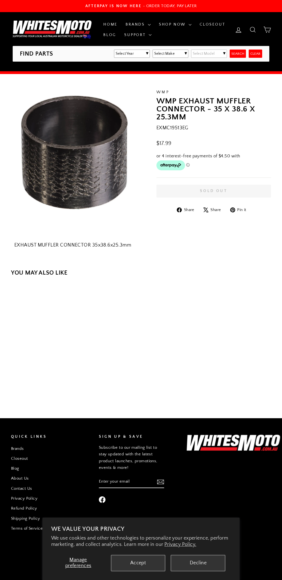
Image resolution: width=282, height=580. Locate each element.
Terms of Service (27, 528)
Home (110, 24)
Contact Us (21, 488)
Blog (109, 35)
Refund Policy (24, 508)
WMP (162, 92)
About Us (20, 478)
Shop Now (173, 24)
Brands (136, 24)
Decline (198, 563)
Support (135, 35)
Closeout (212, 24)
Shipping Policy (25, 518)
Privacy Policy (24, 498)
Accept (138, 563)
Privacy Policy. (180, 544)
